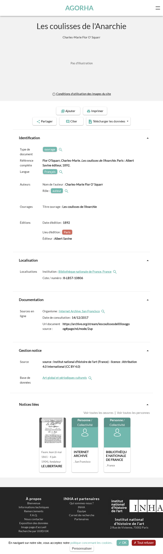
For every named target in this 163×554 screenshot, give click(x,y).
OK (124, 542)
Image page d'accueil (33, 527)
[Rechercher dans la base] (90, 377)
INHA (81, 507)
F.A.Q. (33, 515)
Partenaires (81, 519)
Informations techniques (34, 507)
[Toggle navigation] (158, 8)
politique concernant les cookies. (91, 542)
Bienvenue (33, 503)
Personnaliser (82, 548)
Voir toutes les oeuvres (98, 412)
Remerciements (33, 511)
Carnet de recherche (81, 515)
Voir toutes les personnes (133, 412)
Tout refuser (145, 542)
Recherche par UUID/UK (33, 531)
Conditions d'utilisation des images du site (83, 94)
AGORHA (79, 8)
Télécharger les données (109, 121)
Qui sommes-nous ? (82, 503)
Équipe (81, 511)
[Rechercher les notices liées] (115, 271)
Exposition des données (33, 523)
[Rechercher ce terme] (61, 149)
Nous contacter (33, 519)
